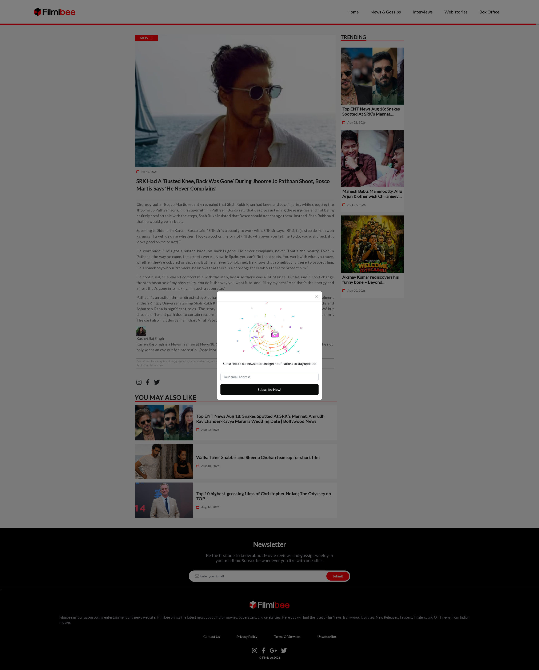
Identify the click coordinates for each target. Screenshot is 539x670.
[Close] (317, 296)
